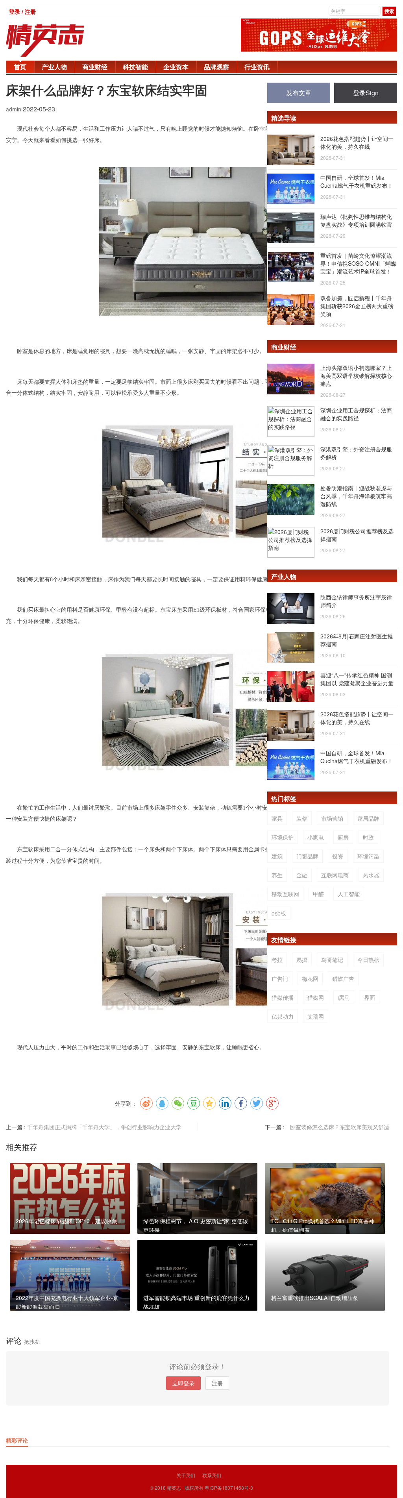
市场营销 (332, 818)
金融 (301, 875)
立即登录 (183, 1383)
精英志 (174, 1487)
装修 (301, 818)
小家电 (315, 837)
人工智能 (349, 894)
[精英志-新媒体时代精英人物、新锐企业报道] (61, 40)
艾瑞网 (315, 1016)
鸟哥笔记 (332, 960)
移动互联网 (285, 894)
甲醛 (318, 894)
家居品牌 (368, 818)
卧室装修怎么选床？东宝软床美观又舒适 (339, 1127)
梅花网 (310, 978)
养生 (277, 875)
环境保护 (283, 837)
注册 (217, 1383)
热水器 (371, 875)
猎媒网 (315, 997)
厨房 (343, 837)
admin (14, 109)
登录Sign (366, 92)
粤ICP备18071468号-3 (229, 1487)
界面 (369, 997)
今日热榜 (368, 960)
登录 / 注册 (22, 11)
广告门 (280, 978)
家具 (277, 818)
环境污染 (368, 856)
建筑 (277, 856)
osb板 (279, 913)
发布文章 (298, 92)
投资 (337, 856)
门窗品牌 (307, 856)
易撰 (301, 960)
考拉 (277, 960)
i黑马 (344, 997)
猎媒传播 (283, 997)
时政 (368, 837)
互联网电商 (335, 875)
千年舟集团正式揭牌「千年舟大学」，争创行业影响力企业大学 (104, 1127)
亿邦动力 (283, 1016)
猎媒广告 (343, 978)
